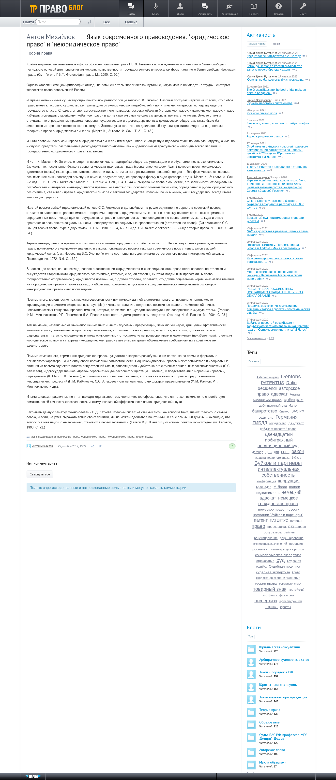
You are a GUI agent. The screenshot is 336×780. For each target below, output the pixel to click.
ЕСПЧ (285, 452)
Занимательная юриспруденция (283, 697)
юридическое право (93, 436)
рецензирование (266, 538)
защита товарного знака (272, 457)
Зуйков (296, 457)
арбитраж (294, 399)
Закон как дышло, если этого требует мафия (278, 123)
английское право (267, 400)
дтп (276, 452)
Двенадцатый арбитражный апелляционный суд (278, 440)
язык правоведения (43, 436)
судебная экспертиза (273, 572)
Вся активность (256, 338)
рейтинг (289, 532)
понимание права (68, 436)
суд (280, 560)
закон (298, 451)
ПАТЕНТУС (279, 520)
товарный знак (269, 589)
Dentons (291, 376)
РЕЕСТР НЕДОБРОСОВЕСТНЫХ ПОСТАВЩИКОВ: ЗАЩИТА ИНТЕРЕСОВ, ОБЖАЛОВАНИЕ (275, 292)
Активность (261, 34)
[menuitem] (106, 22)
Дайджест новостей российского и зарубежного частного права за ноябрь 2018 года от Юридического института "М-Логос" (278, 326)
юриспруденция (290, 601)
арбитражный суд (273, 405)
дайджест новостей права (278, 429)
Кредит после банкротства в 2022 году (274, 56)
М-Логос (280, 487)
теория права (144, 436)
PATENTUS (272, 382)
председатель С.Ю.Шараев (286, 527)
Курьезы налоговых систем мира (269, 103)
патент (261, 520)
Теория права (39, 53)
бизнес (284, 411)
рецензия (296, 543)
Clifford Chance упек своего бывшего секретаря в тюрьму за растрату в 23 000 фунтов (275, 204)
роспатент (260, 549)
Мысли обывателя (272, 762)
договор (257, 452)
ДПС (268, 452)
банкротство (264, 411)
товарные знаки (290, 583)
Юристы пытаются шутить (278, 684)
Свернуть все (40, 474)
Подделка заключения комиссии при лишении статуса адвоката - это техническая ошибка (278, 309)
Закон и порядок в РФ (276, 672)
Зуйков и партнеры (278, 463)
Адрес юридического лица (265, 136)
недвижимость (267, 493)
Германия (286, 417)
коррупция (289, 480)
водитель (266, 417)
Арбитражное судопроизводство (284, 659)
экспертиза (266, 600)
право (258, 526)
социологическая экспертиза (278, 555)
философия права (281, 595)
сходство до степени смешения (278, 578)
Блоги (254, 627)
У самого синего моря (262, 113)
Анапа (295, 394)
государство (277, 423)
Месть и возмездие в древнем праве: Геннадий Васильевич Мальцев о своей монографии (274, 275)
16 (263, 207)
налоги (294, 487)
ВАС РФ (297, 411)
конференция (266, 481)
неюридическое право (120, 436)
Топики (275, 43)
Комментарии (256, 43)
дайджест (296, 423)
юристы (285, 607)
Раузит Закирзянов (259, 100)
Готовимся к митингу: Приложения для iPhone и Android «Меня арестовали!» (274, 246)
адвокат (279, 394)
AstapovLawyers (268, 377)
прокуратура (271, 532)
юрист (271, 606)
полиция (296, 520)
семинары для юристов (287, 549)
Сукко (296, 572)
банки (293, 405)
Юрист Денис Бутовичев (262, 52)
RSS (271, 338)
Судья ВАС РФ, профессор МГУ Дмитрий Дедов (283, 737)
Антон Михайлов (51, 36)
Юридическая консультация (280, 647)
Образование (269, 722)
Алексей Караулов (258, 177)
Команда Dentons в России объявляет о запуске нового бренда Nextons (274, 67)
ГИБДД (260, 422)
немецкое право (271, 509)
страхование (265, 561)
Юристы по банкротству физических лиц (275, 79)
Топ (250, 636)
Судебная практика (284, 566)
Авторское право (272, 750)
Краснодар (263, 487)
